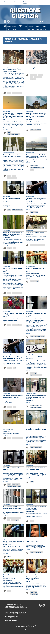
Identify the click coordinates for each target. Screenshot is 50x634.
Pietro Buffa (6, 316)
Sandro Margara (30, 316)
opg (35, 373)
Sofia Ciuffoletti (30, 273)
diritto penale (14, 92)
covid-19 (13, 175)
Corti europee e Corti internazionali (32, 539)
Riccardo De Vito (7, 71)
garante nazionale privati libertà (13, 134)
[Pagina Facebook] (5, 21)
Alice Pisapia (29, 581)
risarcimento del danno (12, 486)
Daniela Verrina (7, 237)
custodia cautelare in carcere (17, 209)
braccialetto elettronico (12, 517)
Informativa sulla (10, 623)
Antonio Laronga (30, 432)
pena (31, 76)
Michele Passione (30, 69)
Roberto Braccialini (7, 398)
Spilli (41, 28)
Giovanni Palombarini (8, 580)
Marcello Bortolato (7, 510)
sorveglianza (33, 78)
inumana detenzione (15, 484)
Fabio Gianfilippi (30, 201)
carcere (32, 165)
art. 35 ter (9, 248)
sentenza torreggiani (37, 76)
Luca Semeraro (7, 201)
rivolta (20, 92)
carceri (9, 92)
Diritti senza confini (37, 28)
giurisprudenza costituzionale (8, 354)
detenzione (40, 74)
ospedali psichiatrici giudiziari (36, 375)
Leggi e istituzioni (9, 28)
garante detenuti (38, 129)
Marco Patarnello (7, 158)
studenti (32, 169)
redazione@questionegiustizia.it (11, 620)
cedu (36, 74)
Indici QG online (44, 28)
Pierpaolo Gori (6, 471)
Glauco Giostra (29, 471)
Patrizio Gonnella (14, 71)
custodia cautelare (38, 447)
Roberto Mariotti (36, 273)
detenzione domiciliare (12, 177)
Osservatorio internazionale (20, 27)
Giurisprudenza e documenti (31, 28)
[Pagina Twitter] (8, 21)
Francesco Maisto (30, 358)
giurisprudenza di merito (30, 266)
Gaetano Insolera (7, 273)
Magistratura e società (14, 28)
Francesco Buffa (30, 543)
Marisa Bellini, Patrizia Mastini (32, 156)
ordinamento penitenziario (35, 167)
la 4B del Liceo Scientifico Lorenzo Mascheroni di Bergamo (36, 157)
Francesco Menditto (30, 511)
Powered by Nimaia (25, 629)
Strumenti (25, 28)
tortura (19, 486)
